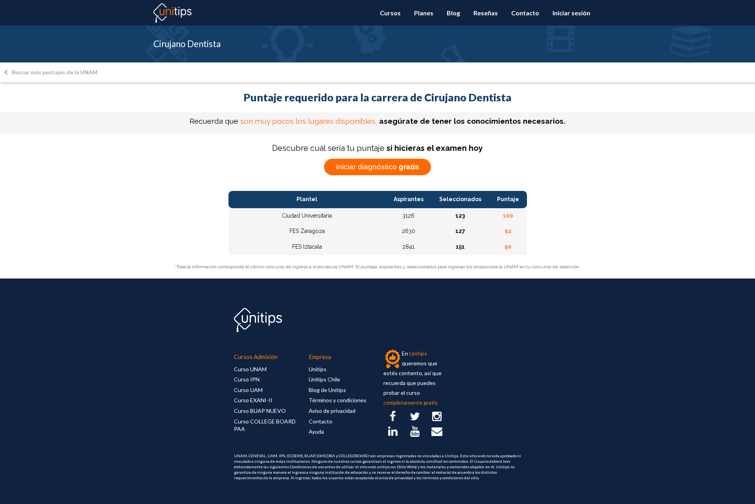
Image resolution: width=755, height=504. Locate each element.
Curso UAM (248, 390)
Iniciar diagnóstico (377, 167)
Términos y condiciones (337, 400)
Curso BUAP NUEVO (260, 410)
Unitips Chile (324, 379)
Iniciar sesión (571, 12)
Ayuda (316, 431)
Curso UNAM (250, 369)
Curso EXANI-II (253, 400)
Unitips (317, 369)
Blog (453, 12)
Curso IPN (247, 379)
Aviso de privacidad (332, 410)
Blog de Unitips (327, 390)
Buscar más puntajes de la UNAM (55, 72)
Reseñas (485, 12)
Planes (423, 12)
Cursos (390, 12)
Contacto (525, 12)
